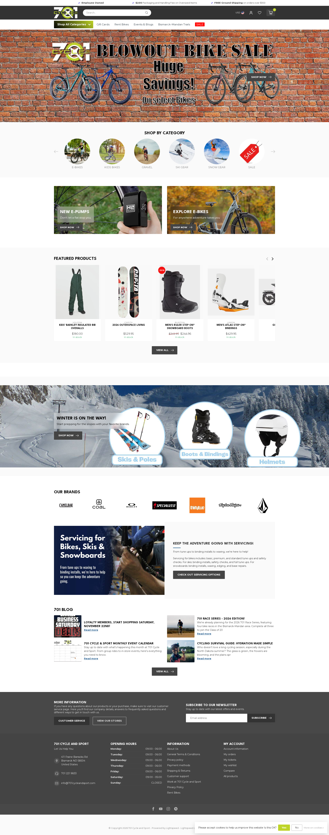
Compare (229, 770)
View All (162, 350)
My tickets (230, 759)
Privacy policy (175, 759)
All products (231, 776)
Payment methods (178, 765)
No (297, 827)
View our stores (109, 720)
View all (162, 671)
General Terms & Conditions (183, 754)
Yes (284, 827)
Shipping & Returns (178, 770)
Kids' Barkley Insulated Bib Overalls (77, 326)
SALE (199, 24)
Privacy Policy (175, 787)
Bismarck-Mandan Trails (174, 24)
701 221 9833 (69, 773)
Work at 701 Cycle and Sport (184, 781)
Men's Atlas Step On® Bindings (231, 326)
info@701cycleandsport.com (78, 783)
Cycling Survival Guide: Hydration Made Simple (235, 643)
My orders (230, 754)
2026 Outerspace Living (128, 325)
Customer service (71, 720)
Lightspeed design (191, 828)
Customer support (178, 776)
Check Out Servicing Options (199, 574)
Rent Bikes (121, 24)
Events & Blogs (143, 24)
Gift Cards (103, 24)
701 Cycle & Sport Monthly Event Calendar (119, 643)
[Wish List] (259, 12)
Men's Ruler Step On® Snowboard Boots (180, 326)
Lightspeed (172, 828)
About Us (172, 748)
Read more (91, 630)
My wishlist (230, 765)
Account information (236, 748)
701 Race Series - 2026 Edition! (221, 618)
